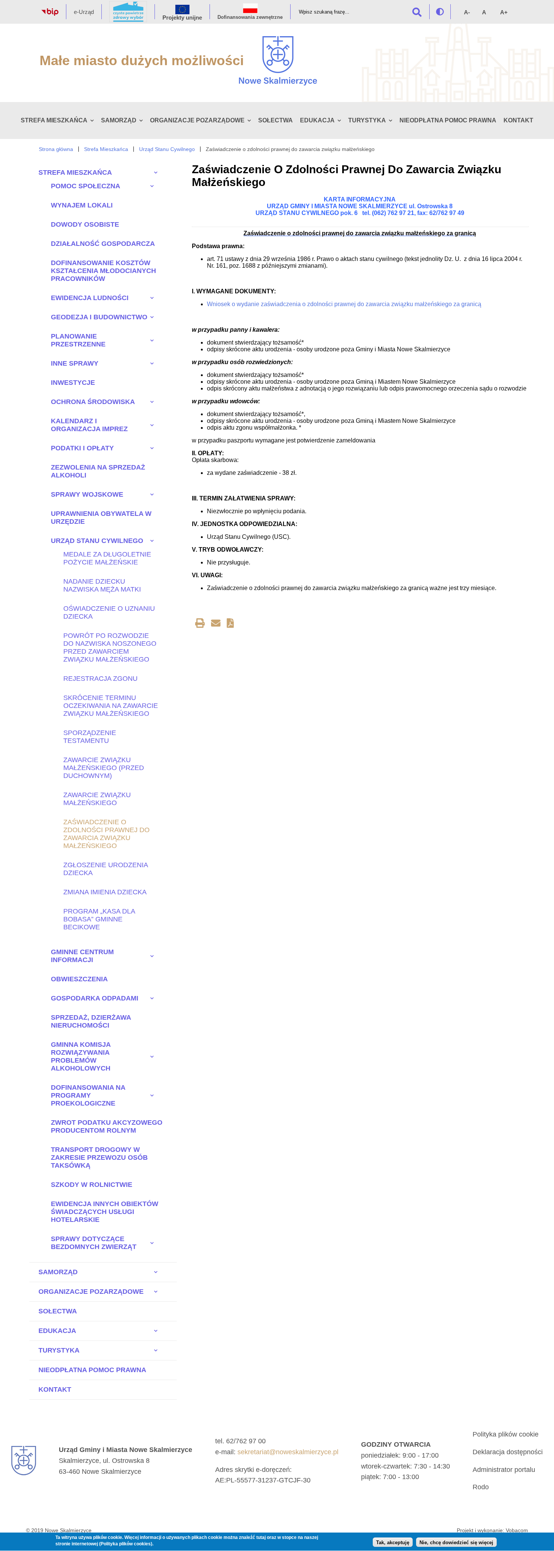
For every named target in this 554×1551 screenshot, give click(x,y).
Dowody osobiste (85, 224)
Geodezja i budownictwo (99, 317)
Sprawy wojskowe (87, 494)
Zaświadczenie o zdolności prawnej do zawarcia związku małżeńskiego (106, 833)
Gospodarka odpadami (94, 998)
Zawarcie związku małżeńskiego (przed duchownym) (103, 767)
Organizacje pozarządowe (197, 120)
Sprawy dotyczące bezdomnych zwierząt (93, 1243)
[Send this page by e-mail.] (215, 624)
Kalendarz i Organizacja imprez (89, 425)
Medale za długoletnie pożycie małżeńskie (107, 558)
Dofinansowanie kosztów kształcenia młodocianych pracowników (103, 270)
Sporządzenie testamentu (89, 736)
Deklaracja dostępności (508, 1452)
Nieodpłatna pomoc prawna (447, 120)
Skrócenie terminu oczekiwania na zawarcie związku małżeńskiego (110, 705)
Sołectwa (275, 120)
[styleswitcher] (440, 11)
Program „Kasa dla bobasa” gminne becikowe (99, 919)
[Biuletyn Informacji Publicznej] (49, 14)
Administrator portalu (504, 1469)
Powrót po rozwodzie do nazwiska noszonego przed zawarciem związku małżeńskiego (109, 647)
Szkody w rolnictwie (91, 1184)
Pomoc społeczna (85, 186)
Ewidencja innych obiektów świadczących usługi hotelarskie (104, 1211)
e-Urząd (84, 12)
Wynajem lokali (82, 205)
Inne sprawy (74, 363)
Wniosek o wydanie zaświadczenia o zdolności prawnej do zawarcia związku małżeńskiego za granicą (344, 304)
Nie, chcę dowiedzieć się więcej (456, 1542)
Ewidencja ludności (90, 298)
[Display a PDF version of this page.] (230, 624)
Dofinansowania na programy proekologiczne (88, 1095)
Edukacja (317, 120)
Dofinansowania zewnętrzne (250, 17)
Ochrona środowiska (93, 402)
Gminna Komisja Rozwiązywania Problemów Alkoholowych (80, 1056)
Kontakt (518, 120)
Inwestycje (73, 382)
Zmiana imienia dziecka (105, 892)
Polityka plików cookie (506, 1434)
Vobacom (517, 1530)
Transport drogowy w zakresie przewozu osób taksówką (99, 1157)
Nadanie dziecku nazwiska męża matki (102, 585)
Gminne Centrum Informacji (82, 956)
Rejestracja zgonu (100, 678)
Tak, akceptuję (392, 1542)
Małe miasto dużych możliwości (142, 60)
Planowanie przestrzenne (78, 340)
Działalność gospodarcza (103, 243)
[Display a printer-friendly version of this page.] (200, 624)
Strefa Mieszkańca (54, 120)
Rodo (481, 1487)
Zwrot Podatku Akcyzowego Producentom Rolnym (106, 1126)
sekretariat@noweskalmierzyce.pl (287, 1452)
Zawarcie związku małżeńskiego (97, 799)
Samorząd (118, 120)
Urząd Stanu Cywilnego (167, 149)
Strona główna (56, 149)
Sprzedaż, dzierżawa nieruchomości (91, 1021)
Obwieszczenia (79, 979)
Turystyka (367, 120)
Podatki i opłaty (82, 448)
